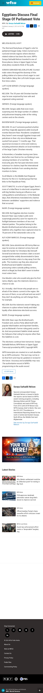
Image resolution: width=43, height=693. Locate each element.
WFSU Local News (22, 524)
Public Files (7, 662)
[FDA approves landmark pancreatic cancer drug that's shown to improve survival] (9, 496)
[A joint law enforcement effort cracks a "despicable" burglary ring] (9, 527)
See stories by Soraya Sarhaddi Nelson (26, 423)
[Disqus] (21, 591)
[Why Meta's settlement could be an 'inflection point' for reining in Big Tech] (9, 480)
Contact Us (7, 653)
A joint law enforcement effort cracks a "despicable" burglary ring (28, 529)
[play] (3, 690)
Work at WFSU (8, 649)
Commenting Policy (10, 667)
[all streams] (40, 690)
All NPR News (8, 371)
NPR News (20, 476)
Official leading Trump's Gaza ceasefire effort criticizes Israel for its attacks (28, 513)
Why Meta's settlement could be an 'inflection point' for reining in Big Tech (28, 481)
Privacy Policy (8, 658)
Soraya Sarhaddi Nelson (17, 23)
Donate (36, 3)
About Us (7, 644)
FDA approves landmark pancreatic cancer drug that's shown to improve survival (27, 497)
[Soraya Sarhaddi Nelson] (6, 390)
